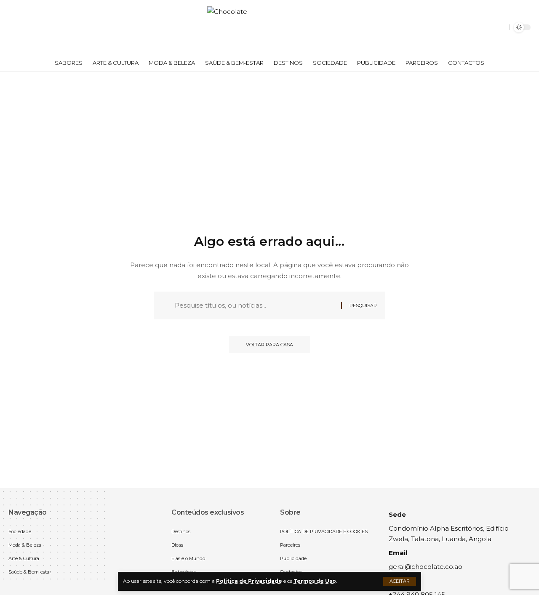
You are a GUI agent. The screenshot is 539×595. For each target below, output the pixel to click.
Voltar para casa (269, 345)
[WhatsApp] (33, 27)
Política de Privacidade (249, 581)
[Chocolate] (269, 27)
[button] (399, 581)
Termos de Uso (315, 581)
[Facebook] (15, 27)
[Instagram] (24, 27)
